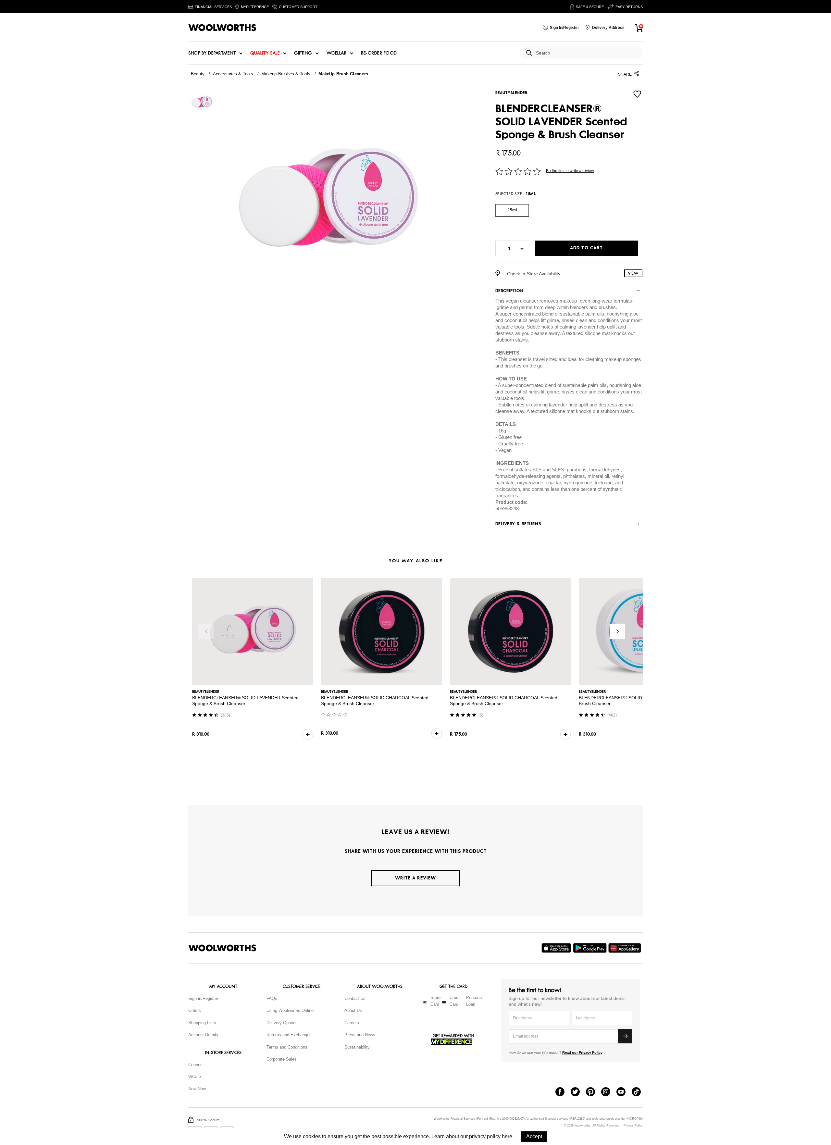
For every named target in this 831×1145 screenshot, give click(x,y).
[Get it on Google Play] (590, 948)
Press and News (359, 1034)
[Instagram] (608, 1092)
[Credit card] (444, 1002)
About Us (353, 1010)
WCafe (194, 1076)
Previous (206, 631)
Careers (351, 1022)
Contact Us (355, 998)
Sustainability (357, 1047)
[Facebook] (563, 1092)
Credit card (455, 1001)
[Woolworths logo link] (222, 27)
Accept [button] (534, 1136)
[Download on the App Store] (557, 948)
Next (617, 631)
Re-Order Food (379, 53)
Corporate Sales (282, 1059)
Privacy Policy (633, 1125)
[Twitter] (578, 1092)
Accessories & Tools (233, 73)
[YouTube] (624, 1092)
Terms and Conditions (287, 1047)
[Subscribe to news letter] (625, 1036)
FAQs (272, 998)
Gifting (303, 53)
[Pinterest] (593, 1092)
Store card (435, 1001)
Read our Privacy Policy (582, 1052)
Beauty (198, 73)
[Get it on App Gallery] (625, 948)
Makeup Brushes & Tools (285, 73)
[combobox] (587, 53)
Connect (196, 1064)
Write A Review (415, 878)
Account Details (203, 1034)
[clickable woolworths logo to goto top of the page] (222, 948)
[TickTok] (639, 1092)
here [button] (507, 1136)
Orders (194, 1010)
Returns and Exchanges (289, 1034)
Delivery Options (282, 1022)
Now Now (197, 1088)
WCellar (337, 53)
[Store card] (425, 1002)
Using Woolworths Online (290, 1010)
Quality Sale (264, 53)
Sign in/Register (203, 998)
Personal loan (474, 1001)
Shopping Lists (202, 1022)
